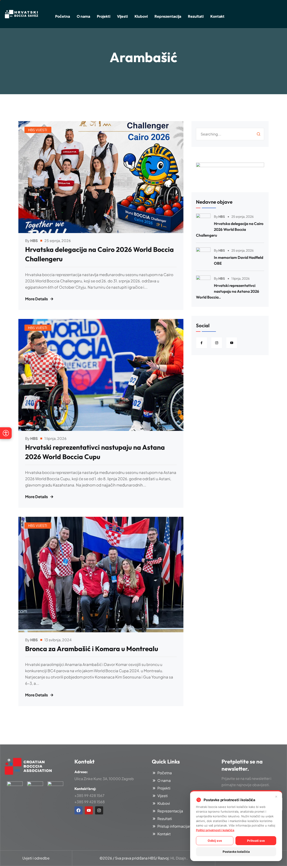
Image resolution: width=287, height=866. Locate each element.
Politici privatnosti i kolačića (215, 830)
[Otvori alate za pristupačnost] (6, 433)
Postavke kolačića (236, 851)
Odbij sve (215, 840)
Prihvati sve (256, 840)
